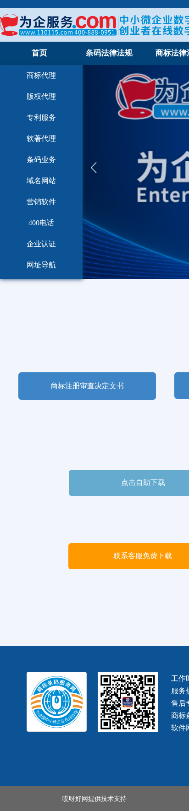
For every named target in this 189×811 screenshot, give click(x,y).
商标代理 (41, 75)
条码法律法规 (109, 53)
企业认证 (41, 244)
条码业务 (41, 159)
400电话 (41, 223)
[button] (93, 172)
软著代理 (41, 138)
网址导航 (41, 265)
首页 (39, 53)
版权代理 (41, 96)
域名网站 (41, 181)
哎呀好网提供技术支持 (94, 798)
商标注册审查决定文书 (87, 386)
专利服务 (41, 117)
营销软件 (41, 202)
